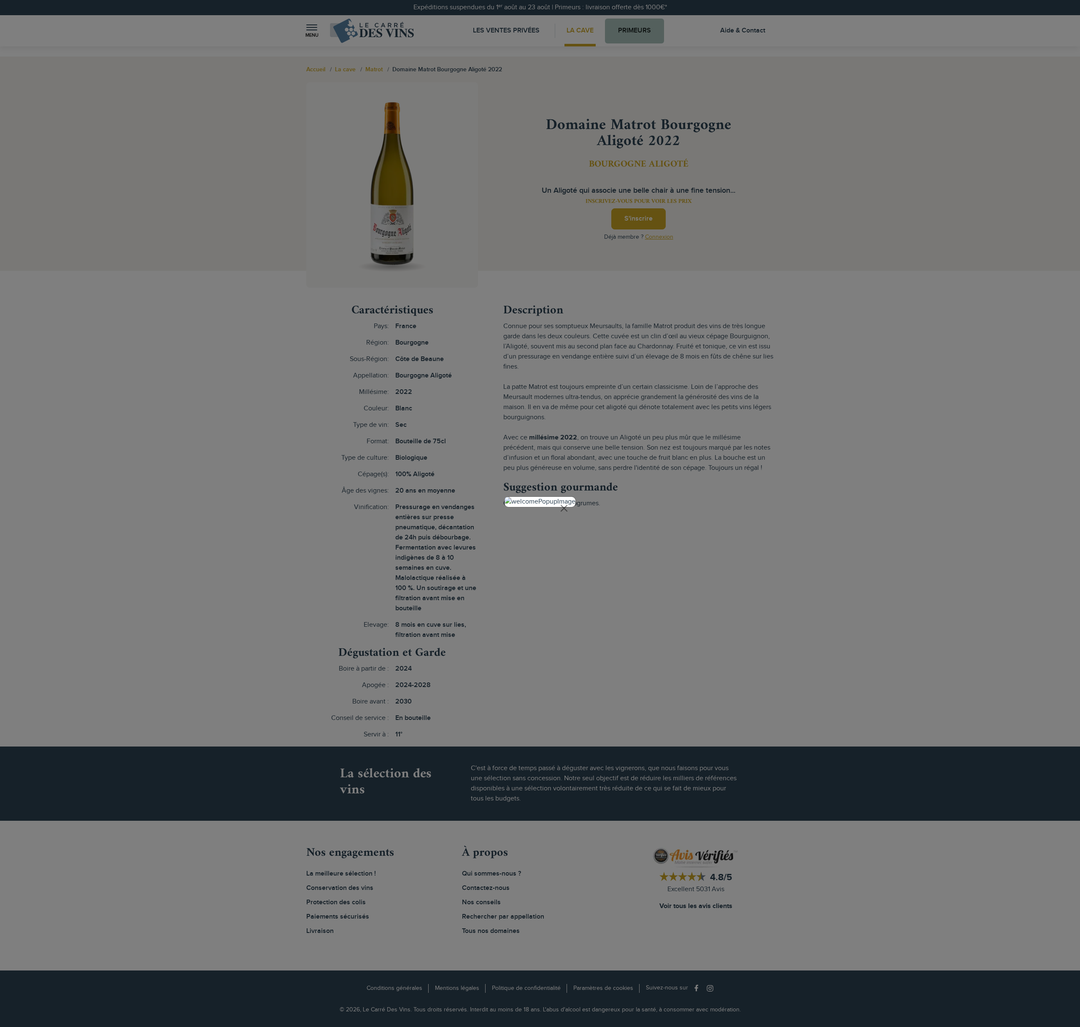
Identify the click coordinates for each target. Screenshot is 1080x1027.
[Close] (564, 508)
